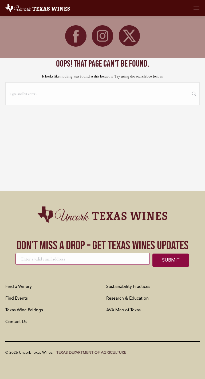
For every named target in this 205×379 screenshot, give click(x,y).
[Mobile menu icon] (196, 8)
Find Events (16, 298)
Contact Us (16, 322)
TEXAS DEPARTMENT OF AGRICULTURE (91, 352)
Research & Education (127, 298)
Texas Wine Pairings (24, 310)
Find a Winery (18, 287)
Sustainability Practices (128, 287)
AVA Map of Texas (123, 310)
